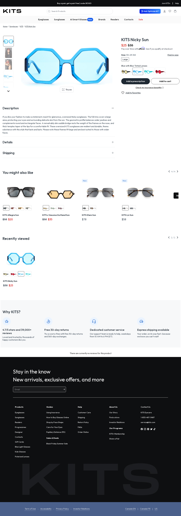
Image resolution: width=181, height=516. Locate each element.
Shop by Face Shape (54, 422)
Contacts (128, 19)
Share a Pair (114, 439)
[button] (59, 108)
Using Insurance (53, 412)
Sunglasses (59, 19)
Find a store (114, 417)
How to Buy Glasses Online (57, 417)
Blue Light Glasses (22, 447)
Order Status (83, 432)
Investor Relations (117, 422)
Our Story (113, 412)
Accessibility (45, 508)
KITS (21, 26)
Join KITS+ (166, 3)
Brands (101, 19)
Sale (141, 19)
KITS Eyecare (146, 412)
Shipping (81, 417)
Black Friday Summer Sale (57, 443)
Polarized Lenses (22, 456)
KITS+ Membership (117, 434)
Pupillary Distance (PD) (55, 432)
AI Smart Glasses (81, 19)
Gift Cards (19, 442)
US (156, 508)
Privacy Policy (62, 508)
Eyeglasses (43, 19)
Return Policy (83, 422)
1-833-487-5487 (148, 417)
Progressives (20, 427)
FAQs (80, 427)
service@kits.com (148, 422)
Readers (115, 19)
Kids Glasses (20, 452)
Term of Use (30, 508)
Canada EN (130, 508)
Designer (19, 432)
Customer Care (84, 412)
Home (5, 26)
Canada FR (145, 508)
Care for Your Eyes (54, 427)
